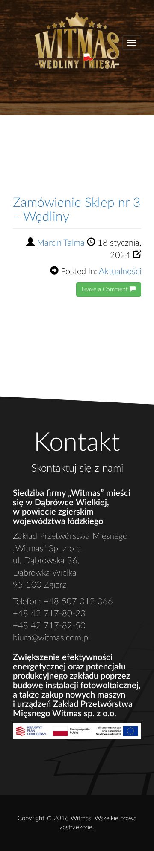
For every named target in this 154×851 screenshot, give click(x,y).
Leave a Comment (106, 289)
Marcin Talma (61, 243)
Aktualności (120, 271)
